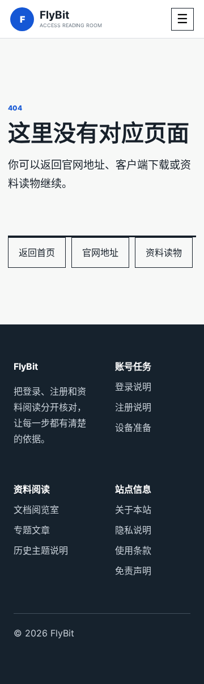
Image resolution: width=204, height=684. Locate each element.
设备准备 (133, 427)
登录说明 (133, 386)
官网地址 (100, 252)
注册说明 (133, 407)
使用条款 (133, 550)
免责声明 (133, 570)
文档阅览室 (36, 509)
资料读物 (164, 252)
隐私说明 (133, 530)
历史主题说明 (41, 550)
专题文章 (32, 530)
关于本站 (133, 509)
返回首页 (37, 252)
